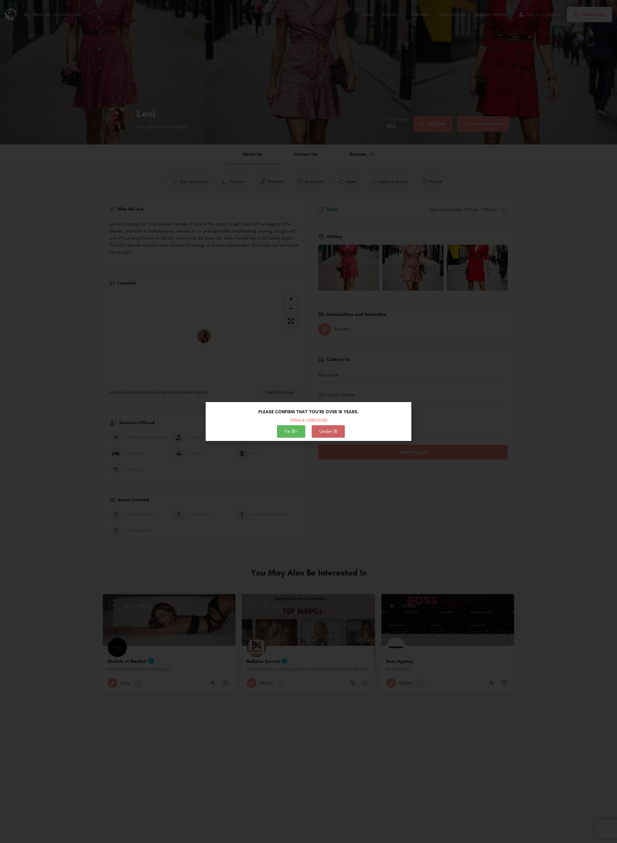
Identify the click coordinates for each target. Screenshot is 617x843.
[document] (308, 421)
